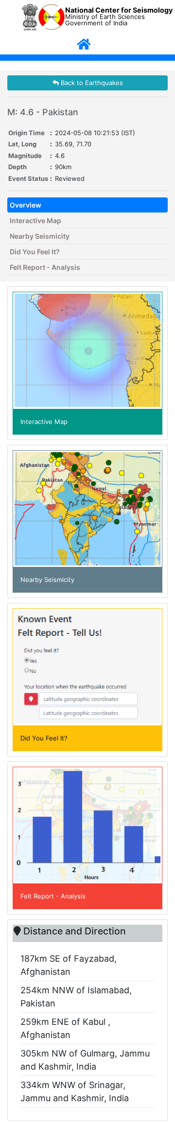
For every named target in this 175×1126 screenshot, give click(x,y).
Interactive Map (35, 220)
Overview (25, 205)
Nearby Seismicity (40, 236)
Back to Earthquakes (91, 83)
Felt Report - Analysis (45, 267)
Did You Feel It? (35, 251)
